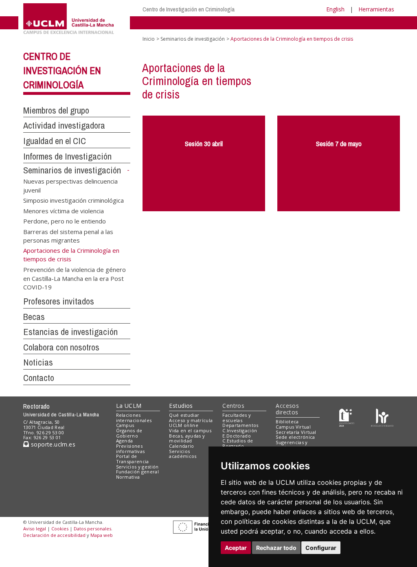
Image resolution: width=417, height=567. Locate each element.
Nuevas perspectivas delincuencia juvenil (70, 185)
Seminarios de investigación (72, 170)
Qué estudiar (184, 415)
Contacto (38, 378)
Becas (34, 317)
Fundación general (137, 471)
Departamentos (240, 425)
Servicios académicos (182, 454)
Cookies (59, 528)
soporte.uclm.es (52, 444)
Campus (125, 425)
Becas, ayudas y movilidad (187, 438)
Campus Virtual (293, 427)
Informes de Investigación (67, 156)
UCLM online (183, 425)
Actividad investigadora (64, 125)
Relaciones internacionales (134, 417)
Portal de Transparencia (132, 458)
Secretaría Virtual (296, 432)
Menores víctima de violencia (63, 210)
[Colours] (382, 416)
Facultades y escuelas (236, 417)
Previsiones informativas (130, 448)
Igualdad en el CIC (54, 141)
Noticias (38, 362)
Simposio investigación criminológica (73, 200)
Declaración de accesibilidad (54, 535)
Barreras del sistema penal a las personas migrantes (68, 235)
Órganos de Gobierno (129, 433)
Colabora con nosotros (61, 347)
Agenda (124, 441)
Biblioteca (287, 421)
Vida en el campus (190, 430)
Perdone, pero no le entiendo (64, 221)
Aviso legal (34, 528)
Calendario (181, 446)
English (335, 9)
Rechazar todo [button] (276, 547)
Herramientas (376, 9)
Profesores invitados (58, 301)
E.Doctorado (236, 436)
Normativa (128, 477)
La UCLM (129, 405)
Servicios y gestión (137, 467)
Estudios (181, 405)
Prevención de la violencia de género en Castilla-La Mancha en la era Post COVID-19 (74, 278)
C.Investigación (239, 430)
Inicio (149, 38)
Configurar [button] (320, 547)
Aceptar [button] (236, 547)
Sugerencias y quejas (291, 445)
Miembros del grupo (56, 110)
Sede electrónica (295, 437)
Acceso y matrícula (191, 420)
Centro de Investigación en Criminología (189, 9)
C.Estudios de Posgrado (237, 443)
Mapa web (101, 535)
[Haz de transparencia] (346, 416)
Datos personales (92, 528)
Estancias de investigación (70, 332)
